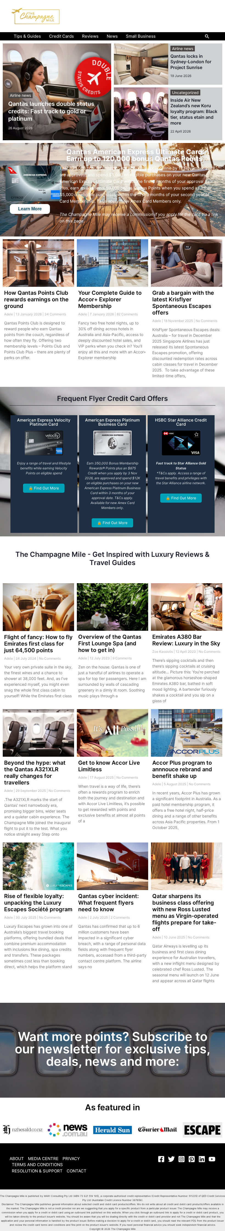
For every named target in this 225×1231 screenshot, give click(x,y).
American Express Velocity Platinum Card (44, 422)
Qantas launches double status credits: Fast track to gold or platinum (51, 111)
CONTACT (76, 1171)
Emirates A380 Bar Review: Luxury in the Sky (186, 640)
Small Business (141, 36)
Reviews (90, 36)
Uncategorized (185, 92)
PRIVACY (71, 1158)
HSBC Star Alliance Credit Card (181, 422)
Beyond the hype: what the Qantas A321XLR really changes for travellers (35, 772)
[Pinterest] (191, 1159)
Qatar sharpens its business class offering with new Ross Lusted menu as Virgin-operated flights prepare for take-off (185, 912)
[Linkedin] (201, 1159)
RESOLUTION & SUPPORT (37, 1171)
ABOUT (17, 1158)
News (112, 36)
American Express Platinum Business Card (112, 422)
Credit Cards (61, 36)
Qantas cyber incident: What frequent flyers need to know (108, 903)
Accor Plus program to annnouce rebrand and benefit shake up (182, 769)
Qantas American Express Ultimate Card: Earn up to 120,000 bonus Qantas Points (135, 155)
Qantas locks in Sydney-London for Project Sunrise (190, 61)
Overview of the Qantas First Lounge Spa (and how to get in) (109, 643)
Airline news (20, 95)
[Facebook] (161, 1159)
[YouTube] (212, 1159)
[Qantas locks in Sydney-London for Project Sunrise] (141, 64)
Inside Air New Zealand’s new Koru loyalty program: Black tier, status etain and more (193, 111)
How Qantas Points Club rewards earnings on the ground (36, 299)
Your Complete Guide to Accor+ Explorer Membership (110, 299)
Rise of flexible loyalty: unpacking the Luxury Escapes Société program (38, 903)
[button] (207, 36)
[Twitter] (171, 1159)
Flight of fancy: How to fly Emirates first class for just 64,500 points (38, 644)
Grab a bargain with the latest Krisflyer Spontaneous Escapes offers (183, 303)
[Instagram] (181, 1159)
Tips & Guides (27, 36)
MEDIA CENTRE (43, 1158)
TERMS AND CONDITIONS (37, 1164)
